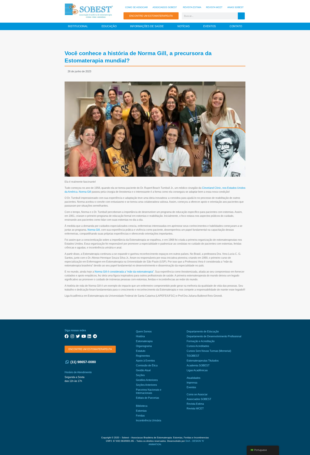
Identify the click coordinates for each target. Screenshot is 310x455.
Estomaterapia (144, 341)
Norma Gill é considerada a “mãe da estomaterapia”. (124, 271)
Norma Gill (85, 191)
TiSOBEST (193, 355)
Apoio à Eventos (145, 360)
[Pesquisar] (241, 15)
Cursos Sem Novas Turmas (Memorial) (209, 351)
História (140, 336)
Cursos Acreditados (198, 346)
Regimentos (143, 355)
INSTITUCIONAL (78, 26)
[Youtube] (84, 336)
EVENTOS (209, 26)
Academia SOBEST (198, 365)
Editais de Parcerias (147, 397)
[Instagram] (72, 336)
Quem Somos (144, 331)
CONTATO (236, 26)
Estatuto (140, 351)
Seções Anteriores (146, 385)
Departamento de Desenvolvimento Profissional (214, 336)
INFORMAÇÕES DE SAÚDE (147, 26)
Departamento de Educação (203, 331)
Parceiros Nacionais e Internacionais (148, 391)
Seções (140, 375)
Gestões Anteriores (147, 380)
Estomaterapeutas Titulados (203, 360)
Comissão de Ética (147, 365)
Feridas (140, 415)
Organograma (144, 346)
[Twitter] (78, 336)
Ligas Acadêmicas (197, 370)
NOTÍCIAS (183, 26)
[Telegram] (95, 336)
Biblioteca (141, 406)
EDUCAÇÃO (109, 26)
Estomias (141, 410)
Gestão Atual (143, 370)
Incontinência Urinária (148, 420)
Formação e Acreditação (201, 341)
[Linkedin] (89, 336)
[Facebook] (67, 336)
